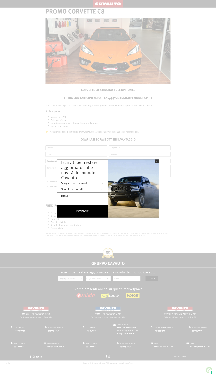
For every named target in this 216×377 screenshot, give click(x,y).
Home (100, 10)
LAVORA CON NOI (180, 357)
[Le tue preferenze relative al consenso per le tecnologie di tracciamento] (211, 372)
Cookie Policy (129, 363)
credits (8, 363)
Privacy (121, 363)
